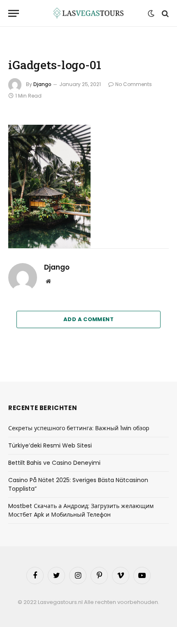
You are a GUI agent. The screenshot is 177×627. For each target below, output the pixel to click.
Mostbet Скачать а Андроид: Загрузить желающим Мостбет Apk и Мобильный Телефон (81, 510)
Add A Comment (88, 319)
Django (42, 84)
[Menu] (13, 13)
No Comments (133, 84)
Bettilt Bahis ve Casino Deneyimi (54, 463)
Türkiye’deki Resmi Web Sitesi (50, 445)
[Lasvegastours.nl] (88, 13)
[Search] (164, 13)
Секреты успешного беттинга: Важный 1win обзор (78, 428)
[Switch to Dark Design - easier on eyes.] (151, 13)
